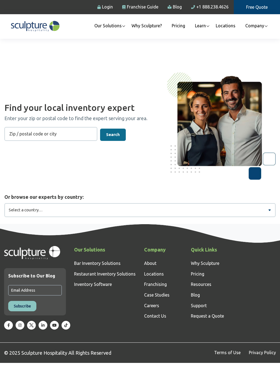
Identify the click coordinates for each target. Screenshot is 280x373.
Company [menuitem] (254, 25)
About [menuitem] (150, 263)
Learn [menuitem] (200, 25)
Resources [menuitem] (201, 284)
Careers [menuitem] (151, 305)
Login (107, 6)
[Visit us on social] (8, 325)
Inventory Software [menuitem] (93, 284)
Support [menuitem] (199, 305)
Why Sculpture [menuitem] (205, 263)
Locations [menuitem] (225, 25)
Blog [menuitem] (195, 294)
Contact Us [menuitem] (155, 315)
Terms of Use (227, 352)
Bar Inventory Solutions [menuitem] (97, 263)
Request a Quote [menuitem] (207, 315)
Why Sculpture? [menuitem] (147, 25)
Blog (177, 6)
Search (113, 134)
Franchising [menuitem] (155, 284)
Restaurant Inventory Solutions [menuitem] (105, 273)
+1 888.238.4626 (212, 6)
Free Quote (257, 7)
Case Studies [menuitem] (157, 294)
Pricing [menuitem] (178, 25)
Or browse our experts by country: (44, 197)
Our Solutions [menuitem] (108, 25)
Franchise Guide (142, 6)
